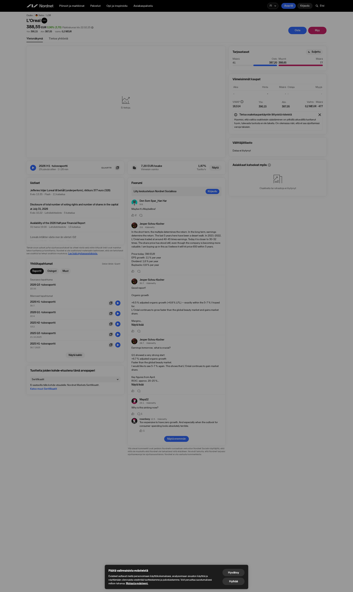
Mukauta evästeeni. (137, 583)
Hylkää (233, 581)
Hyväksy (233, 572)
